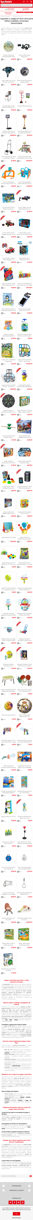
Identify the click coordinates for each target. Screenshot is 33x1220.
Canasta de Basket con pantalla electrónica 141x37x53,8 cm (24, 133)
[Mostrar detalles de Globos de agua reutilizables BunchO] (8, 325)
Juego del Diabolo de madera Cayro (8, 436)
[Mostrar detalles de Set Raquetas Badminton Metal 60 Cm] (24, 883)
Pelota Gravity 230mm (8, 715)
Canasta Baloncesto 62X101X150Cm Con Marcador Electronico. (8, 107)
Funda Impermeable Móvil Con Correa (24, 309)
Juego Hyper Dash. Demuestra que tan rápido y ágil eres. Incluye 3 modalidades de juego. (8, 489)
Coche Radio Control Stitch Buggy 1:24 (8, 259)
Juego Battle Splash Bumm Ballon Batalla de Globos (24, 386)
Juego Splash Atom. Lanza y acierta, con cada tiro (24, 564)
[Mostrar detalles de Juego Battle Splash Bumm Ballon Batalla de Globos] (24, 375)
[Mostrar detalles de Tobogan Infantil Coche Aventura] (24, 908)
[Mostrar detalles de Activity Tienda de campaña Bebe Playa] (8, 45)
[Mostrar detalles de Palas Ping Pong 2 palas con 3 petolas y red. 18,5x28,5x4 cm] (24, 680)
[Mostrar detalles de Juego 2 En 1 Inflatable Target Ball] (8, 350)
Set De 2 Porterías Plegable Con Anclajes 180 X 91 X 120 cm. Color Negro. (8, 895)
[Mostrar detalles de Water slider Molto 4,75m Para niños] (24, 934)
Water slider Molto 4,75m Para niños (24, 944)
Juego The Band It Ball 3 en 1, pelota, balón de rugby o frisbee (8, 589)
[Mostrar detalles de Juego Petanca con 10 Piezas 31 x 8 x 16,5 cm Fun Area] (8, 553)
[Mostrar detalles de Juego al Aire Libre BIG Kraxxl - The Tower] (8, 375)
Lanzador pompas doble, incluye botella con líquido (24, 589)
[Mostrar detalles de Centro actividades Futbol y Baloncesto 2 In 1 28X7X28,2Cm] (8, 172)
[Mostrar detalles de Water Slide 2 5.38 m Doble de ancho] (8, 934)
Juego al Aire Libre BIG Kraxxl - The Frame (24, 360)
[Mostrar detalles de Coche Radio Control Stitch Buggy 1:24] (8, 248)
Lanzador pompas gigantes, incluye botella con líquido (8, 615)
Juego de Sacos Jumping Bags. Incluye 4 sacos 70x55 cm (24, 412)
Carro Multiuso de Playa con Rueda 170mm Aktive (8, 158)
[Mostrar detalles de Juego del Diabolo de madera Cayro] (8, 426)
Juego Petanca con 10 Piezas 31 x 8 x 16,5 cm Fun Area (8, 564)
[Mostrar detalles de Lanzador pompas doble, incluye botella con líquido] (24, 579)
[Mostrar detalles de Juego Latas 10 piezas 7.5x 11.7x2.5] (24, 502)
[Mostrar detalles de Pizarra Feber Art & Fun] (8, 807)
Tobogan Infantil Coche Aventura (24, 919)
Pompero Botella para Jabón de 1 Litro (24, 817)
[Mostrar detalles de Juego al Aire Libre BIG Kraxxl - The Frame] (24, 350)
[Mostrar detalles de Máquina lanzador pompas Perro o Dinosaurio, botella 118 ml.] (8, 655)
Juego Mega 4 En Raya (8, 537)
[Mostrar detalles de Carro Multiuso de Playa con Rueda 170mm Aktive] (8, 147)
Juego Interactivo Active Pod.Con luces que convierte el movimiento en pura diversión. (24, 489)
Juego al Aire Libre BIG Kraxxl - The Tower (8, 385)
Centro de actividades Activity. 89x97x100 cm (24, 182)
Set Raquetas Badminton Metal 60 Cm (24, 893)
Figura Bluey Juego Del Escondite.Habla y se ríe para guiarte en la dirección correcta (8, 311)
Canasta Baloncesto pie (24, 106)
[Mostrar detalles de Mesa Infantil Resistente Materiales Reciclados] (8, 680)
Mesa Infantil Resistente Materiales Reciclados (8, 690)
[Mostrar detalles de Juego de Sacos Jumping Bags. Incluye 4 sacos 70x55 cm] (24, 401)
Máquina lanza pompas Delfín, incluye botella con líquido (8, 640)
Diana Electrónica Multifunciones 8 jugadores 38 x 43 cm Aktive (24, 260)
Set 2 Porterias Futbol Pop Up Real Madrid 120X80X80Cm (24, 869)
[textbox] (14, 5)
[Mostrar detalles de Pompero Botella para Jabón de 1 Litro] (24, 807)
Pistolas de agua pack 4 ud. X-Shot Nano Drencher (24, 793)
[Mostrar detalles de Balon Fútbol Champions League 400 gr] (24, 71)
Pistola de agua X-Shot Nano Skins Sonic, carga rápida (8, 742)
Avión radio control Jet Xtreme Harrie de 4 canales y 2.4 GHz (8, 82)
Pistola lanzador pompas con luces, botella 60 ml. (24, 741)
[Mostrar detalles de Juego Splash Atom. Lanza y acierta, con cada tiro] (24, 553)
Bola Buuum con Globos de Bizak (8, 969)
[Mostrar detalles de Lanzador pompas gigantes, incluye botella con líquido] (8, 604)
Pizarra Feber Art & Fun (8, 816)
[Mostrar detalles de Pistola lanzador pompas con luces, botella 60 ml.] (24, 731)
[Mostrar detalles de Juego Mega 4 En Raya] (8, 528)
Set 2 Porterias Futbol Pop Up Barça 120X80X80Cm (8, 869)
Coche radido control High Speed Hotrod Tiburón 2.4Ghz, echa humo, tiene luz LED (24, 210)
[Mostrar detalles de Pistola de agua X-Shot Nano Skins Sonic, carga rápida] (8, 731)
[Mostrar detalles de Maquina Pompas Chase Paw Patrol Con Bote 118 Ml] (24, 655)
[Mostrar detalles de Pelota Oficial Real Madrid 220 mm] (24, 705)
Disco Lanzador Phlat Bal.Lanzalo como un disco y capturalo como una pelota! (9, 286)
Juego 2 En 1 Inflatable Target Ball (9, 360)
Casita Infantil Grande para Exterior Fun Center (24, 157)
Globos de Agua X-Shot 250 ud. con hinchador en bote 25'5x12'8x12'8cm (24, 337)
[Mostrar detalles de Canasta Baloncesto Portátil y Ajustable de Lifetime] (8, 122)
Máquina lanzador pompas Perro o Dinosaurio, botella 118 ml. (8, 667)
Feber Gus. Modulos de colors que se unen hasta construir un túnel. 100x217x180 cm (24, 286)
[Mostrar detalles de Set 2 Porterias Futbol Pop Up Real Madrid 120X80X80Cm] (24, 858)
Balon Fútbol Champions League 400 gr (24, 81)
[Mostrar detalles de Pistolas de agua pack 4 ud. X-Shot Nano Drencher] (24, 782)
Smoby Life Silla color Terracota (8, 919)
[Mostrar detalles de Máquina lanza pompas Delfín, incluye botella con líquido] (8, 629)
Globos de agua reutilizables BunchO (8, 335)
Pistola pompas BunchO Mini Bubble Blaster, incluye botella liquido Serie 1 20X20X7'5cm (8, 794)
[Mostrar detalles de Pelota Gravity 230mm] (8, 705)
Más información (16, 1217)
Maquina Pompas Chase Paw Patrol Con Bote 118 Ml (24, 666)
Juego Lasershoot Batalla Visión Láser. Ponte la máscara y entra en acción (8, 514)
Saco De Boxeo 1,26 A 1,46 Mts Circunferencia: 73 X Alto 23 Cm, (24, 843)
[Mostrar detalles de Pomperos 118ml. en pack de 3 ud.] (8, 832)
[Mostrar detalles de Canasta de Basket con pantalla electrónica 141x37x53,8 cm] (24, 122)
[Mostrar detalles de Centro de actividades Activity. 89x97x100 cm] (24, 172)
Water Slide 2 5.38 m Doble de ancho (8, 944)
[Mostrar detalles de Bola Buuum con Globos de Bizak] (8, 959)
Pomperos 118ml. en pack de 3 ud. (8, 842)
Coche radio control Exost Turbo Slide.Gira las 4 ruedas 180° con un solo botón (24, 235)
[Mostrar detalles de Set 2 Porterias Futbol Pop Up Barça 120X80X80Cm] (8, 858)
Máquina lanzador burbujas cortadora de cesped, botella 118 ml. (24, 640)
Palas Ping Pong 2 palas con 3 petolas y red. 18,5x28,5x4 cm (24, 691)
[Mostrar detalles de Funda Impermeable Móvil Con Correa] (24, 299)
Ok (16, 1213)
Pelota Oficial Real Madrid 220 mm (24, 715)
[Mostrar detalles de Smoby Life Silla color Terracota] (8, 908)
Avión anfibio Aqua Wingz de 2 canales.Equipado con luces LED (24, 57)
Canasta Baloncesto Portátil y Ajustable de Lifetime (8, 133)
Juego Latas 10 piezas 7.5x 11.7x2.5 (24, 512)
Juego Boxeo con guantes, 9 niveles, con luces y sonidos (8, 412)
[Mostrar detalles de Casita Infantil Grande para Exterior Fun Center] (24, 147)
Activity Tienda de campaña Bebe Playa (8, 55)
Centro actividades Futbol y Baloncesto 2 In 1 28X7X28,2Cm (8, 183)
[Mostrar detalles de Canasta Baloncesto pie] (24, 96)
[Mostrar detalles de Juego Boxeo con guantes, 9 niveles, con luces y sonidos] (8, 401)
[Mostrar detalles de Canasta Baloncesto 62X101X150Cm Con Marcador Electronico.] (8, 96)
